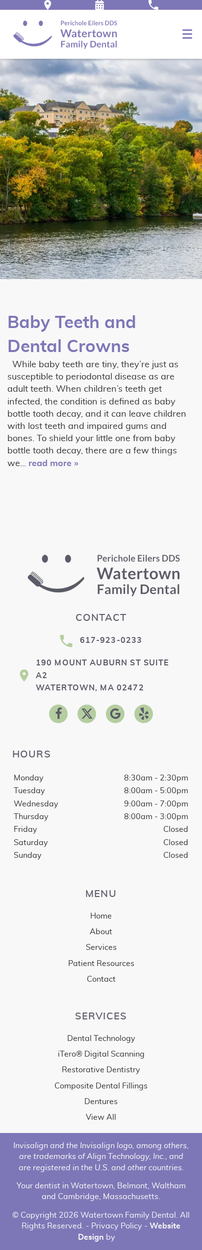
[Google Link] (115, 714)
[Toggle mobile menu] (187, 34)
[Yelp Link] (143, 714)
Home (101, 916)
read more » (53, 463)
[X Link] (86, 714)
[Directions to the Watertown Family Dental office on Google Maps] (47, 5)
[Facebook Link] (58, 714)
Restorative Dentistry (101, 1070)
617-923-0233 (111, 640)
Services (101, 947)
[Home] (63, 34)
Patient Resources (101, 963)
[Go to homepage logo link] (101, 574)
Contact (101, 979)
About (101, 932)
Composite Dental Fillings (101, 1086)
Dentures (101, 1102)
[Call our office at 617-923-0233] (153, 5)
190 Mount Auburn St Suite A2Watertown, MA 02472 (103, 675)
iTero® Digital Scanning (101, 1054)
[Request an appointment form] (99, 5)
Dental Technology (101, 1038)
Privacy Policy (116, 1226)
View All (101, 1117)
